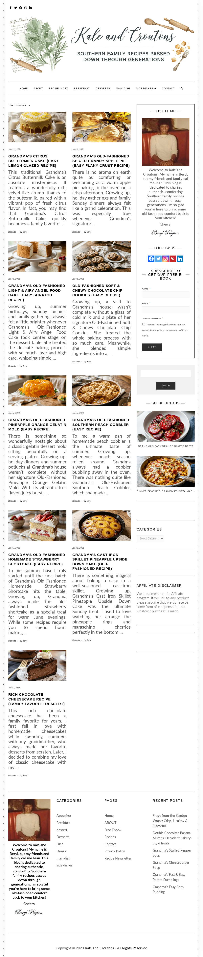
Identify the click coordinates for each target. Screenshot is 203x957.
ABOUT (38, 88)
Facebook (10, 7)
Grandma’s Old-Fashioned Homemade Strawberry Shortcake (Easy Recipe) (36, 559)
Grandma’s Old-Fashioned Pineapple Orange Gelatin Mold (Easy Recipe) (37, 424)
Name (146, 289)
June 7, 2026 (14, 413)
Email (146, 304)
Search (166, 386)
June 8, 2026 (78, 279)
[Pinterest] (172, 259)
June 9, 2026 (78, 149)
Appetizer (63, 815)
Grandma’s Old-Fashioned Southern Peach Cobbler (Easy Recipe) (100, 424)
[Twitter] (158, 259)
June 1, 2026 (14, 688)
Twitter (15, 7)
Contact (168, 88)
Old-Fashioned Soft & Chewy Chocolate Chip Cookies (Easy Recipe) (97, 290)
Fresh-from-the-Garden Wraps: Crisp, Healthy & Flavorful (170, 821)
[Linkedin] (180, 259)
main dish (123, 88)
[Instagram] (165, 259)
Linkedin (30, 7)
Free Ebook (113, 830)
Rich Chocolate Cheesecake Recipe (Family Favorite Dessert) (36, 699)
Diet (59, 844)
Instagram (25, 7)
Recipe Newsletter (117, 858)
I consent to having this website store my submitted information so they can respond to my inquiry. (165, 330)
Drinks (61, 851)
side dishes (145, 88)
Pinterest (20, 7)
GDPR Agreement (152, 318)
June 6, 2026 (78, 548)
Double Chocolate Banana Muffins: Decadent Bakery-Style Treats (172, 838)
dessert (61, 830)
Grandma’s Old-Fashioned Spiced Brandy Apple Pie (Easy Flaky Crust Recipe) (101, 161)
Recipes (110, 837)
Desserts (103, 88)
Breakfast (82, 88)
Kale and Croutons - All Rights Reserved (116, 948)
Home (24, 88)
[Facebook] (151, 259)
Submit (152, 347)
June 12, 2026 (14, 149)
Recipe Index (58, 88)
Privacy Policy (114, 851)
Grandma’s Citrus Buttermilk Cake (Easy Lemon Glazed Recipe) (33, 161)
